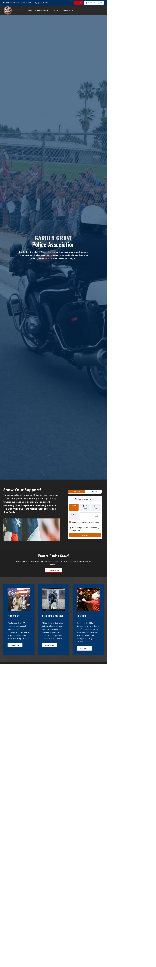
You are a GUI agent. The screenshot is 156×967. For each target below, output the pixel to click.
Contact (55, 10)
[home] (7, 10)
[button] (20, 10)
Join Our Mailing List (94, 3)
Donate (78, 3)
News (29, 10)
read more (15, 645)
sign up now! (53, 570)
